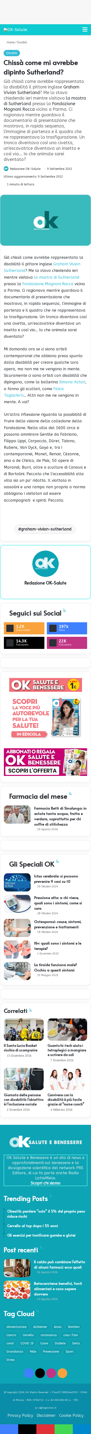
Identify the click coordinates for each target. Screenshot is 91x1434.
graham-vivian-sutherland (46, 529)
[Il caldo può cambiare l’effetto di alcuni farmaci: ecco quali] (17, 1268)
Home (10, 42)
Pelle (33, 1351)
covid (10, 1343)
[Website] (46, 591)
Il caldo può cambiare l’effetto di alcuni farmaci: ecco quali (59, 1264)
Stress (10, 1360)
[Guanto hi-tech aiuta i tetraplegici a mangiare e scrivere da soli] (67, 1029)
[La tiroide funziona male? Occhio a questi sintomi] (17, 971)
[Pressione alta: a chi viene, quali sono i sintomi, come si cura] (17, 904)
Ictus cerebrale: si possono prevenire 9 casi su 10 (56, 878)
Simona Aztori (72, 382)
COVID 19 (26, 1343)
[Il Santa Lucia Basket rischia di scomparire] (24, 1029)
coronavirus (49, 1335)
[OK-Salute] (15, 30)
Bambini (74, 1327)
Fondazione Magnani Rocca (47, 284)
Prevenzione (51, 1351)
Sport (70, 1351)
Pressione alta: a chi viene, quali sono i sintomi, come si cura (58, 903)
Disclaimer (46, 1415)
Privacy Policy (20, 1415)
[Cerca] (76, 31)
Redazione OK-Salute (25, 169)
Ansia (57, 1327)
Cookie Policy (71, 1415)
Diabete (60, 1343)
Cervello (28, 1335)
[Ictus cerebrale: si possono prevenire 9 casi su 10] (17, 882)
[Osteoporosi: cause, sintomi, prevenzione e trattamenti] (17, 928)
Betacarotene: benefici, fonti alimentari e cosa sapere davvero (58, 1288)
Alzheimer (40, 1327)
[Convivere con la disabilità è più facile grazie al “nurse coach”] (67, 1079)
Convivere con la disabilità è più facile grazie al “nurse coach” (66, 1099)
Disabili (22, 42)
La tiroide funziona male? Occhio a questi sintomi (55, 967)
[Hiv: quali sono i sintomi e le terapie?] (17, 949)
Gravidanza (14, 1351)
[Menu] (85, 31)
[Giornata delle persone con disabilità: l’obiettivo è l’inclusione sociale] (24, 1079)
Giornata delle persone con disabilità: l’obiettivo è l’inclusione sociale (23, 1099)
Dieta (76, 1343)
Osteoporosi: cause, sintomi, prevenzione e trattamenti (58, 924)
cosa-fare (70, 1335)
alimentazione (16, 1327)
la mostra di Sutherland (56, 277)
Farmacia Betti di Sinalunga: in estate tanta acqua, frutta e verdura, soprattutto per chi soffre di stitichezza (60, 816)
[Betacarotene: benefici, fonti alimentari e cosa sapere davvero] (17, 1290)
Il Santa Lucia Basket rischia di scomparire (20, 1047)
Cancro (11, 1335)
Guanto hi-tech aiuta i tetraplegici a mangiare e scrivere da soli (67, 1050)
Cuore (44, 1343)
